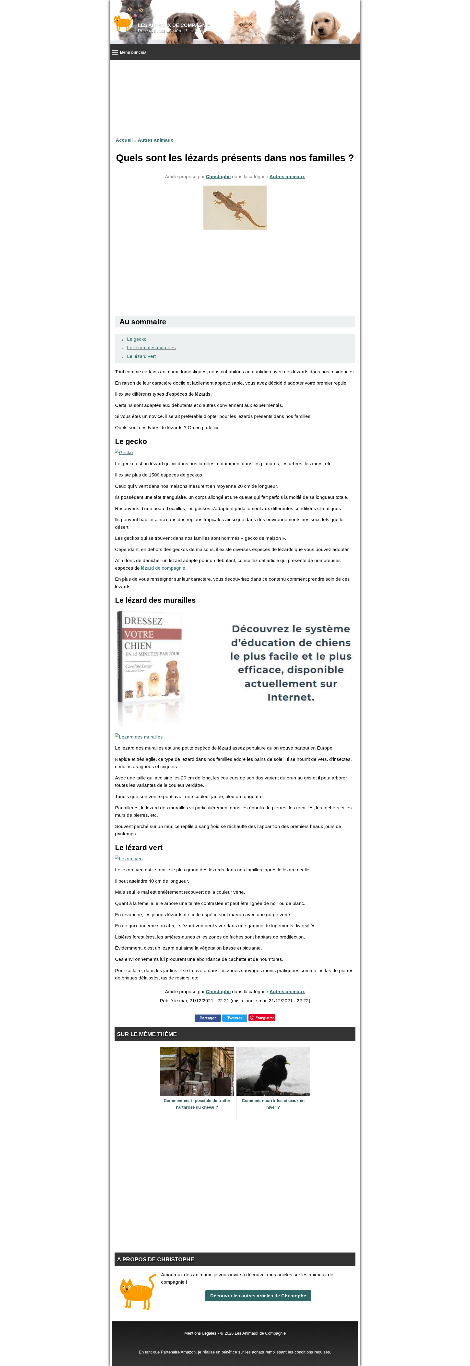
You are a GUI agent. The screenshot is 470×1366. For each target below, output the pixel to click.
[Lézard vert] (129, 858)
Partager (208, 1018)
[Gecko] (235, 208)
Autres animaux (155, 140)
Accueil (124, 140)
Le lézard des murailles (151, 347)
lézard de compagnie (163, 568)
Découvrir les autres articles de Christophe (258, 1295)
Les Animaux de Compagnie (174, 25)
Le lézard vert (141, 356)
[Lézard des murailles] (139, 736)
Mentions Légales (200, 1333)
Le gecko (137, 339)
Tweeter (234, 1018)
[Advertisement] (235, 97)
